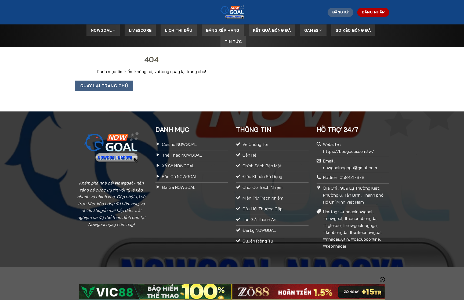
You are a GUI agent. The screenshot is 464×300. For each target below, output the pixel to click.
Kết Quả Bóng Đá (272, 30)
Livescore (140, 30)
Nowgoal (101, 30)
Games (311, 30)
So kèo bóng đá (353, 30)
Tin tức (233, 41)
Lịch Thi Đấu (178, 30)
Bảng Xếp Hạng (223, 30)
